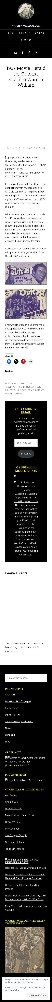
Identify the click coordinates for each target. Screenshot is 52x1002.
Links (7, 741)
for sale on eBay (17, 347)
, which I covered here (20, 203)
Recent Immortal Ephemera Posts (21, 861)
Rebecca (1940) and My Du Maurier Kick (25, 867)
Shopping (10, 735)
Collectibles (25, 383)
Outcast (39, 390)
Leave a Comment (36, 148)
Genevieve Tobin (13, 808)
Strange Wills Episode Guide (19, 721)
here (30, 554)
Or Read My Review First (17, 761)
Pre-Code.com (12, 828)
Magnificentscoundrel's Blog (19, 815)
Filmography (11, 708)
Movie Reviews (13, 714)
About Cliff (10, 694)
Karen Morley (26, 387)
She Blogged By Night (16, 835)
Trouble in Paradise (14, 848)
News (8, 728)
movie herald (27, 390)
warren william (13, 393)
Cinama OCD (11, 801)
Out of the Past (12, 822)
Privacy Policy (14, 990)
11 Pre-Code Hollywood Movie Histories (26, 501)
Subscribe (26, 453)
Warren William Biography (18, 701)
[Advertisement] (26, 116)
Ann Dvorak (11, 795)
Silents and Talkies (14, 842)
